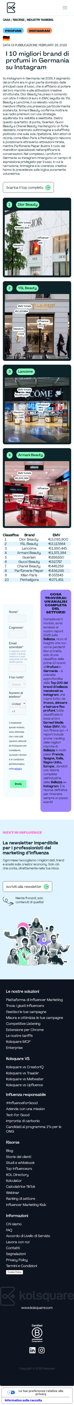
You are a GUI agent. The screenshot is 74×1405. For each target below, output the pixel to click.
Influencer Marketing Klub (26, 1205)
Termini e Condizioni (21, 1266)
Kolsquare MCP (18, 1042)
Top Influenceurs (19, 1169)
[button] (65, 8)
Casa (6, 20)
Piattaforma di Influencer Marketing (34, 1000)
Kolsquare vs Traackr (22, 1073)
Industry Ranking (40, 20)
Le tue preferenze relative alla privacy (41, 1392)
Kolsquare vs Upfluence (24, 1085)
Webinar (12, 1193)
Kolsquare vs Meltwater (25, 1079)
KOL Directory (17, 1175)
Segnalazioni (16, 1254)
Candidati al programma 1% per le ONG (33, 1129)
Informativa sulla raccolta (23, 1400)
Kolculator (14, 1181)
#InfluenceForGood (22, 1103)
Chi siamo (14, 1224)
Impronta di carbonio (23, 1121)
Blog (9, 1151)
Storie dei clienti (18, 1157)
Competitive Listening (23, 1024)
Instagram (39, 31)
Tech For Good (17, 1115)
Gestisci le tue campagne (26, 1012)
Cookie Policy (14, 1272)
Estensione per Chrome (25, 1030)
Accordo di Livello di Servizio (28, 1236)
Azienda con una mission (25, 1109)
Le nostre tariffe (19, 1036)
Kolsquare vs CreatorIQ (25, 1067)
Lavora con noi (17, 1242)
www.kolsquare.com (37, 1308)
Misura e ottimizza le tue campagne (34, 1018)
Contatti (13, 1248)
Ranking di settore (20, 1199)
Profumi (13, 31)
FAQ (9, 1230)
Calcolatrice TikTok (20, 1187)
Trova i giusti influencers (25, 1006)
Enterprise (14, 1048)
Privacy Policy (17, 1260)
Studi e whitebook (20, 1163)
